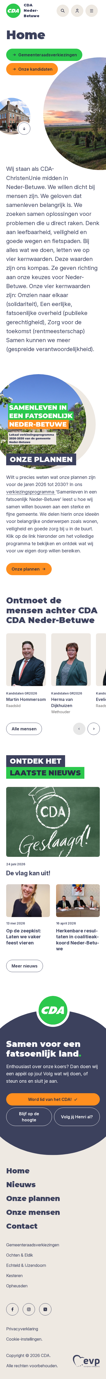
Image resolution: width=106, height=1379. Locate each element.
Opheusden (17, 1285)
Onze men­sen (33, 1212)
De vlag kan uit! (28, 873)
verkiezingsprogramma (31, 491)
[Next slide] (93, 729)
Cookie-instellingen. (24, 1339)
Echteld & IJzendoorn (26, 1265)
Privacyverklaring (22, 1328)
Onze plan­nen (33, 1198)
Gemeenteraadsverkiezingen (32, 1244)
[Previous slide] (79, 729)
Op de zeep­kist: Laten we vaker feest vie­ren (23, 936)
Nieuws (21, 1184)
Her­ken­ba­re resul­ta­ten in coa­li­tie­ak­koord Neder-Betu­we (77, 939)
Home (18, 1170)
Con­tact (22, 1226)
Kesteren (14, 1275)
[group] (26, 670)
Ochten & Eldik (19, 1255)
